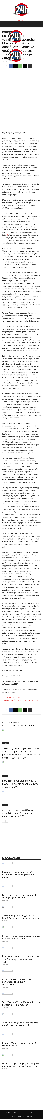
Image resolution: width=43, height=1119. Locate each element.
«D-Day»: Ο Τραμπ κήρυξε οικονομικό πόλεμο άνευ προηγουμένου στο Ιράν (20, 1064)
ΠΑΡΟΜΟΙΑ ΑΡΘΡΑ (10, 723)
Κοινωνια (5, 775)
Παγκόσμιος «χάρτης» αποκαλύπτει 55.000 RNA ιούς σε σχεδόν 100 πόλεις (20, 875)
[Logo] (16, 45)
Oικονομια (5, 743)
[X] (15, 66)
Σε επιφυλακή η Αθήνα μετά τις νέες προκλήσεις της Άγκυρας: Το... (20, 1024)
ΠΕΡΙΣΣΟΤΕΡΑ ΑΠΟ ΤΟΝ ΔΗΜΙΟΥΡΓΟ (19, 726)
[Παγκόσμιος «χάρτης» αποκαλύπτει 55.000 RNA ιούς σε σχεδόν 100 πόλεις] (21, 866)
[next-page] (6, 821)
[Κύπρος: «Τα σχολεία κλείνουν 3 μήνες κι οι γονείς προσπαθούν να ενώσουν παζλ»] (21, 769)
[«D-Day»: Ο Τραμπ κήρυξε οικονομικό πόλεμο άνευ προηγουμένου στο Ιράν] (21, 1057)
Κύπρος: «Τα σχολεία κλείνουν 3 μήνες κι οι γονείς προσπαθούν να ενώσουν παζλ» (20, 784)
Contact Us (34, 1113)
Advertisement (24, 1113)
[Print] (30, 66)
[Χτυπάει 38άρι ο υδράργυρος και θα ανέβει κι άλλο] (21, 1037)
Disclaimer (9, 1113)
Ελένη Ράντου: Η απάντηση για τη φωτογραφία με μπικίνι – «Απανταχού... (18, 982)
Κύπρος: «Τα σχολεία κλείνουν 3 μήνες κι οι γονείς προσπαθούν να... (21, 937)
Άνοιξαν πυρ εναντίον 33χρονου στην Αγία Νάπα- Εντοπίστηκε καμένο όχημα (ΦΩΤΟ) (19, 813)
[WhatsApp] (20, 66)
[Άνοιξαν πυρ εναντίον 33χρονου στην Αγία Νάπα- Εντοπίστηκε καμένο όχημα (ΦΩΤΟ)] (21, 798)
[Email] (25, 66)
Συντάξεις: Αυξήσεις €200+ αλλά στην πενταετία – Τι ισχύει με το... (21, 1003)
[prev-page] (3, 821)
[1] (7, 235)
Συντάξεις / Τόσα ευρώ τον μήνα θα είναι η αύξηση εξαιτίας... (19, 896)
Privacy (16, 1113)
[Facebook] (11, 66)
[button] (3, 24)
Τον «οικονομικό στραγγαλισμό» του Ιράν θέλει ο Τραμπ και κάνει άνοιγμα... (21, 916)
